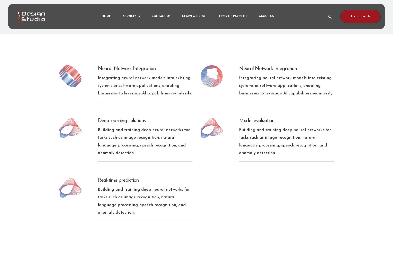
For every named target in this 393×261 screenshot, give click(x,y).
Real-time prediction (118, 180)
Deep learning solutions (122, 120)
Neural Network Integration (127, 68)
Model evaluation (256, 120)
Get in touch (360, 16)
